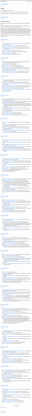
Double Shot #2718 (4, 4)
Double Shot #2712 (4, 118)
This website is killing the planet (9, 46)
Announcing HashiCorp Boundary (9, 208)
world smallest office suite (8, 178)
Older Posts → (16, 405)
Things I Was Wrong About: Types (9, 392)
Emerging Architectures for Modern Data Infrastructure (12, 83)
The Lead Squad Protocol (8, 86)
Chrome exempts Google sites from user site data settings (13, 85)
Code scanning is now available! (9, 340)
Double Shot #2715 (4, 57)
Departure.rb (6, 126)
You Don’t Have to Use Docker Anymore (10, 132)
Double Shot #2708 (4, 196)
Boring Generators (6, 67)
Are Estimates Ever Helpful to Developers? (10, 372)
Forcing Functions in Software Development (10, 71)
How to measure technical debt (8, 112)
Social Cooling (6, 309)
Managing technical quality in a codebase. (10, 101)
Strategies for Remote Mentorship (9, 370)
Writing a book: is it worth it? (8, 311)
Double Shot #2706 (4, 233)
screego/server (6, 245)
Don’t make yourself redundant (8, 391)
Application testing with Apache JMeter (10, 180)
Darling (5, 273)
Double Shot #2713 (4, 95)
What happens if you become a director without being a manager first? (15, 144)
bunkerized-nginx (6, 113)
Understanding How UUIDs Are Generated (10, 316)
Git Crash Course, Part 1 (7, 65)
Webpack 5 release (7, 124)
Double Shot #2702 (4, 304)
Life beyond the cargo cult (8, 358)
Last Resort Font (6, 229)
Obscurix (5, 61)
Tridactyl (5, 397)
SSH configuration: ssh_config (8, 342)
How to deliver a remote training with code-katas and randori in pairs (14, 350)
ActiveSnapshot (6, 169)
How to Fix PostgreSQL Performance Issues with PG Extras (13, 336)
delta (4, 171)
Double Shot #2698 (4, 385)
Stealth (5, 82)
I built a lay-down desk (7, 237)
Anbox (5, 272)
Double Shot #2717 (4, 17)
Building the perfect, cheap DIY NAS (9, 275)
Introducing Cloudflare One (8, 181)
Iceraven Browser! (6, 103)
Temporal (5, 79)
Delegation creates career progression (10, 277)
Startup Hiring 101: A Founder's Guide (10, 289)
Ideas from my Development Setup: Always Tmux (11, 378)
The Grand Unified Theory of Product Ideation (11, 139)
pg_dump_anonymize (7, 256)
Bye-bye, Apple (6, 281)
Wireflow (5, 332)
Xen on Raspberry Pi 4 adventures (9, 295)
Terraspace (5, 338)
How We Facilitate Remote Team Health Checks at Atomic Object (14, 356)
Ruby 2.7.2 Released (7, 343)
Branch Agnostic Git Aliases (8, 160)
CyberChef (5, 317)
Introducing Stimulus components (9, 72)
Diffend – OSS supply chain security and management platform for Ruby (15, 142)
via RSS (5, 407)
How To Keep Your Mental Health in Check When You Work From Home (15, 263)
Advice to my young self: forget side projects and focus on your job (14, 158)
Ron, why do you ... (7, 167)
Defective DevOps (6, 122)
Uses (30, 1)
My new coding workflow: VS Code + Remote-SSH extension (13, 394)
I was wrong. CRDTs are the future (9, 334)
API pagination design (7, 210)
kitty (4, 377)
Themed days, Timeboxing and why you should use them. (13, 107)
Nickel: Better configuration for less (9, 45)
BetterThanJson (6, 88)
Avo (4, 190)
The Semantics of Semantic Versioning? (10, 162)
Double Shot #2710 (4, 154)
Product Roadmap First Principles (9, 279)
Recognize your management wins (9, 330)
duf (4, 371)
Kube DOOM (5, 238)
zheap (4, 183)
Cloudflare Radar (6, 399)
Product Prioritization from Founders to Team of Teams (12, 241)
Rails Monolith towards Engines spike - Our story (11, 389)
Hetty (4, 323)
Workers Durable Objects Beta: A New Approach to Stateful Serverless (15, 354)
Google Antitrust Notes (7, 54)
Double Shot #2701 (4, 326)
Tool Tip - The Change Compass (9, 308)
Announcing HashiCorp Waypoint (9, 188)
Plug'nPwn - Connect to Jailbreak (9, 164)
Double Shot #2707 (4, 215)
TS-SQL (5, 353)
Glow (4, 99)
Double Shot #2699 (4, 366)
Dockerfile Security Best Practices (9, 148)
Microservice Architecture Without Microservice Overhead (13, 362)
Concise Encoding (6, 293)
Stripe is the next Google (7, 52)
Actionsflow (5, 380)
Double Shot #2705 (4, 250)
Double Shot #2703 (4, 285)
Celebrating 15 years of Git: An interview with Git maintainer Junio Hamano (15, 68)
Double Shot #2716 (4, 39)
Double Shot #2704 (4, 268)
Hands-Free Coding (7, 114)
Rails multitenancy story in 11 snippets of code (11, 185)
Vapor (4, 222)
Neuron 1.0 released (7, 299)
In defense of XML (6, 374)
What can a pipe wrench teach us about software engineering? (13, 43)
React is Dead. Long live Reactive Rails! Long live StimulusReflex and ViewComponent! (17, 258)
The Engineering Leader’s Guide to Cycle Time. (11, 221)
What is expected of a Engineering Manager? (11, 191)
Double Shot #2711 (4, 136)
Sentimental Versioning (7, 204)
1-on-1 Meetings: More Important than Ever (10, 166)
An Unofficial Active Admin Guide (9, 360)
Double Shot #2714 (4, 75)
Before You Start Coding (7, 361)
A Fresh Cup (3, 1)
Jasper (5, 255)
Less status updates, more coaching (9, 201)
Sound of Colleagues (7, 50)
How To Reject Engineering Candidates (10, 400)
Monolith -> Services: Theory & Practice (10, 243)
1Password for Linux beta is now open (10, 48)
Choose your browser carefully (8, 51)
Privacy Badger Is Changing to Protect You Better (11, 261)
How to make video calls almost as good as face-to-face (12, 313)
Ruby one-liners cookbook (8, 315)
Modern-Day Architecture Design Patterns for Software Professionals (14, 146)
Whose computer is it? (7, 66)
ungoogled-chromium (7, 211)
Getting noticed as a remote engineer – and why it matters (13, 219)
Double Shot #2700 (4, 346)
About (28, 1)
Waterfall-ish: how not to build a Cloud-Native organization (13, 150)
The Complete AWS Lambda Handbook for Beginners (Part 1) (13, 226)
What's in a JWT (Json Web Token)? (9, 254)
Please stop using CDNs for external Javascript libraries (12, 127)
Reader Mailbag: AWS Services (8, 297)
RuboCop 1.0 (6, 91)
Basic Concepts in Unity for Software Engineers (11, 202)
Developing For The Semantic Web (9, 244)
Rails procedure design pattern (8, 401)
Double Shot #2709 (4, 174)
